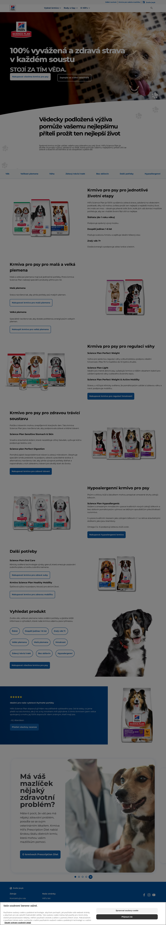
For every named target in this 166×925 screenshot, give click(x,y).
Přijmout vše (127, 917)
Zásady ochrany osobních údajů (17, 922)
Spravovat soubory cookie (127, 910)
